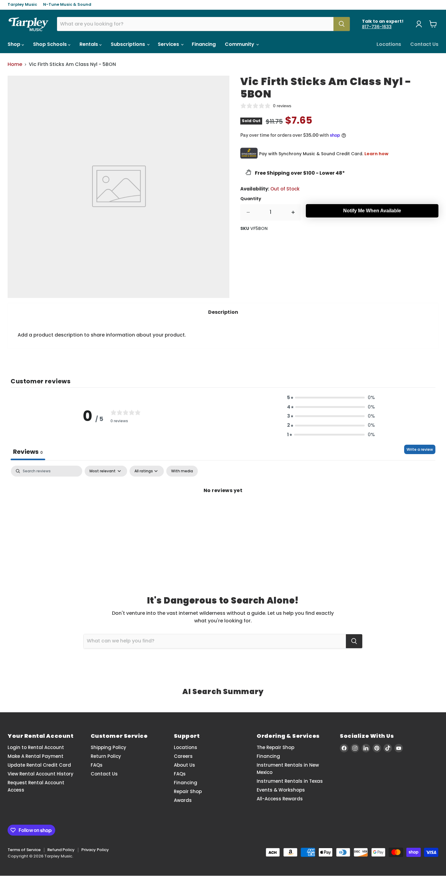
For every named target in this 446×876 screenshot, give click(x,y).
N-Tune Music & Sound (67, 4)
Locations (389, 44)
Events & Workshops (281, 790)
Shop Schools (50, 44)
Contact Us (424, 44)
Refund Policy (61, 850)
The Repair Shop (275, 747)
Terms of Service (24, 850)
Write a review (420, 449)
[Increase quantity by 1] (293, 212)
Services (169, 44)
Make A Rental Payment (35, 756)
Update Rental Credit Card (39, 765)
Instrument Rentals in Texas (290, 781)
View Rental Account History (40, 774)
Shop (15, 44)
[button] (331, 397)
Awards (183, 800)
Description (223, 312)
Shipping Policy (108, 747)
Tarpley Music (22, 4)
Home (15, 64)
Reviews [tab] (28, 451)
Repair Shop (188, 791)
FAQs (97, 765)
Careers (183, 756)
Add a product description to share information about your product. (102, 334)
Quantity (250, 198)
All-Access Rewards (280, 799)
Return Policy (106, 756)
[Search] (341, 24)
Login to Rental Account (36, 747)
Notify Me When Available (372, 210)
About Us (184, 765)
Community (240, 44)
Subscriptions (128, 44)
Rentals (89, 44)
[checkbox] (182, 471)
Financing (204, 44)
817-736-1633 (377, 27)
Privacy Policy (95, 850)
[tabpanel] (223, 510)
